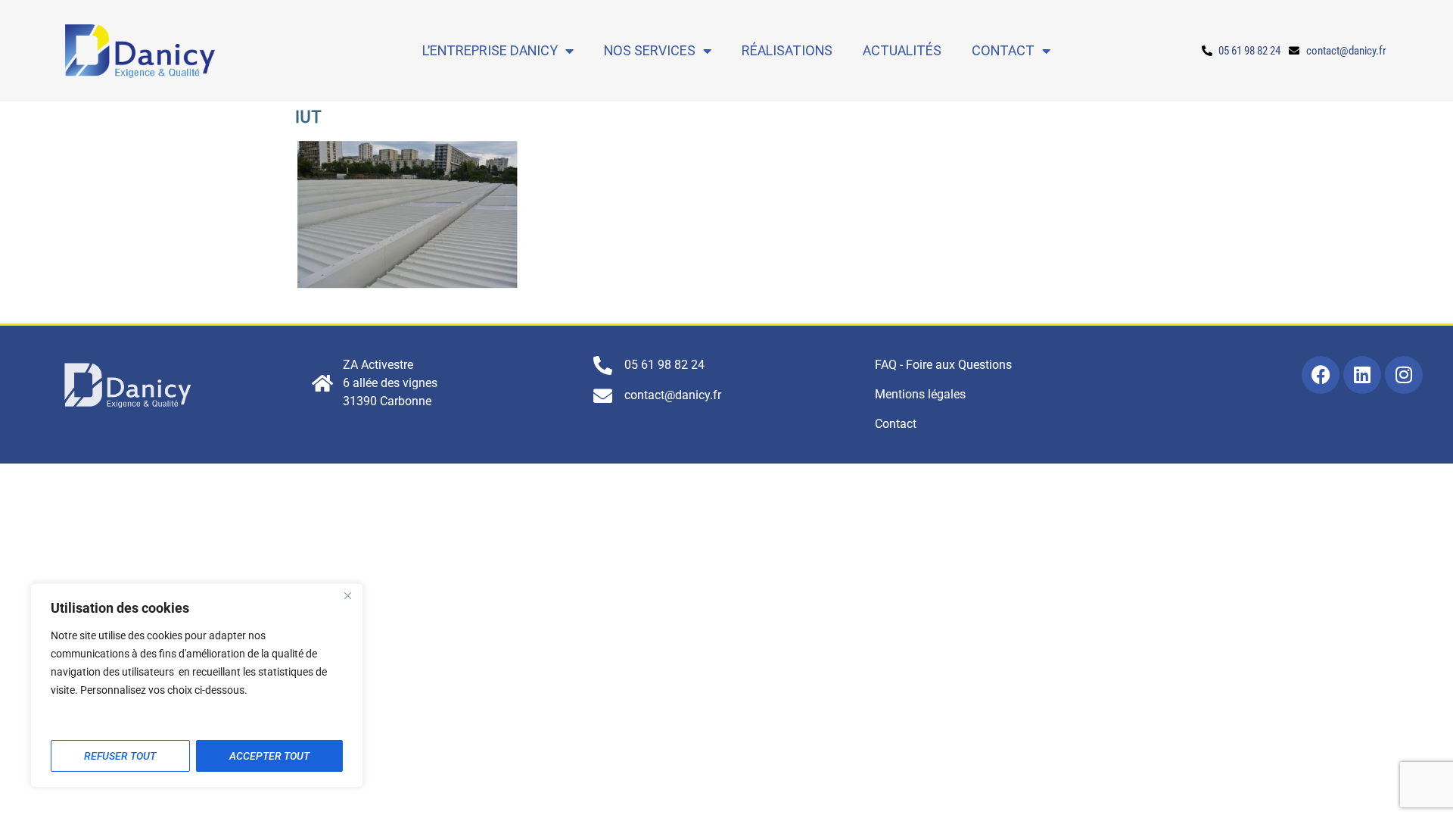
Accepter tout (269, 756)
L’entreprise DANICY (490, 50)
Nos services (649, 50)
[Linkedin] (1362, 375)
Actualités (902, 50)
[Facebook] (1320, 375)
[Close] (347, 596)
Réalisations (787, 50)
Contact (1003, 50)
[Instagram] (1404, 375)
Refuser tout (120, 756)
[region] (196, 685)
